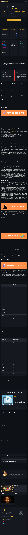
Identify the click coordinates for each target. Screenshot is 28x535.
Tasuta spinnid (20, 513)
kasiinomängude (20, 182)
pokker (25, 212)
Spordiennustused (21, 514)
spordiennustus (8, 242)
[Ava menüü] (26, 1)
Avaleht (21, 511)
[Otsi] (25, 1)
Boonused (21, 512)
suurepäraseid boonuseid (14, 102)
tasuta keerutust (22, 146)
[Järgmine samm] (17, 408)
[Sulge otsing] (20, 3)
